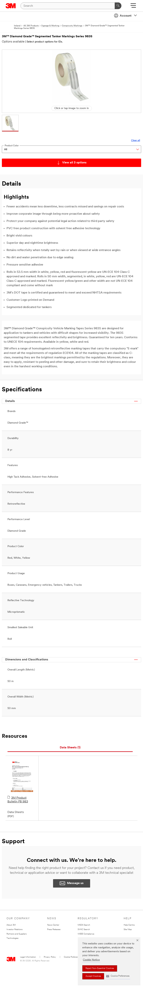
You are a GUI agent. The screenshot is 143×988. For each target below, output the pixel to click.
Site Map (128, 930)
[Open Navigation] (133, 6)
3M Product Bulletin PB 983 (17, 799)
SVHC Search (84, 930)
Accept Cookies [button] (93, 976)
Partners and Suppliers (17, 934)
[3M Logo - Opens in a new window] (11, 6)
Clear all (135, 140)
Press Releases (54, 930)
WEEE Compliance (86, 934)
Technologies (12, 938)
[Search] (118, 5)
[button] (118, 976)
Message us (75, 883)
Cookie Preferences (73, 957)
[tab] (70, 748)
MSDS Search (84, 925)
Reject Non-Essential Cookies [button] (99, 968)
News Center (53, 925)
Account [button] (125, 15)
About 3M (11, 925)
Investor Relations (15, 930)
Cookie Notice (91, 960)
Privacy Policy (50, 957)
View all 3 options (74, 162)
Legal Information (28, 957)
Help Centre (129, 925)
